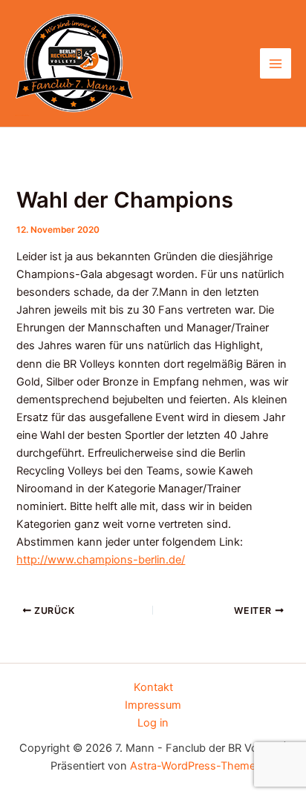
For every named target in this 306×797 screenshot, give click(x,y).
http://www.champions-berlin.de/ (100, 559)
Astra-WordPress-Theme (192, 766)
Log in (153, 723)
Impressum (153, 705)
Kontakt (153, 687)
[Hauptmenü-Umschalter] (275, 63)
